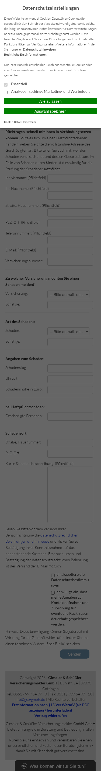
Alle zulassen (50, 101)
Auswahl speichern (50, 111)
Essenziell (18, 84)
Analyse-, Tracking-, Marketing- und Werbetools (50, 91)
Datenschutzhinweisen (39, 49)
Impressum (29, 121)
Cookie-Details (13, 121)
